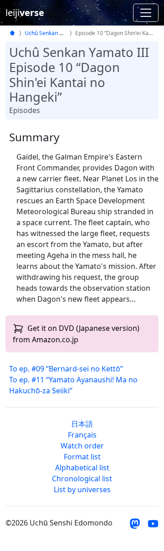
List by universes (82, 489)
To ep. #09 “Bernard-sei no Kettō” (66, 369)
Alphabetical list (82, 468)
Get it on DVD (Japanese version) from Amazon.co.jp (76, 334)
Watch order (82, 446)
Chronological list (82, 479)
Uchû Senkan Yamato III (55, 33)
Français (82, 435)
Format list (82, 457)
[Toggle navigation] (146, 13)
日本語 (82, 424)
